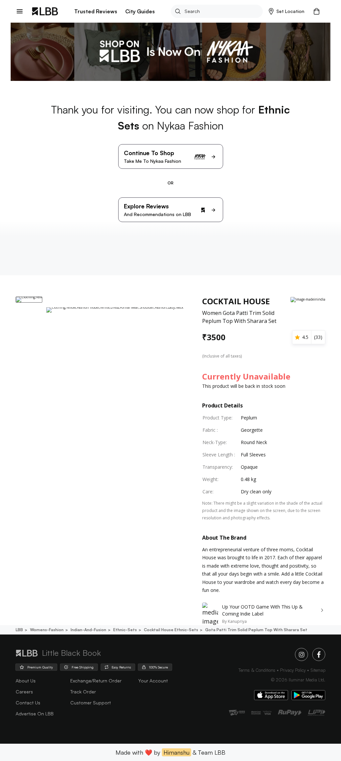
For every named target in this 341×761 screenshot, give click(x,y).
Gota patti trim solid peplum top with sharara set (256, 629)
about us (26, 680)
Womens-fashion (47, 629)
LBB (19, 629)
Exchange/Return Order (96, 680)
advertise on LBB (35, 713)
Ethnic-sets (125, 629)
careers (24, 691)
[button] (286, 11)
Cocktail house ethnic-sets (171, 629)
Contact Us (28, 702)
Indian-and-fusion (88, 629)
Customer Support (90, 702)
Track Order (83, 691)
